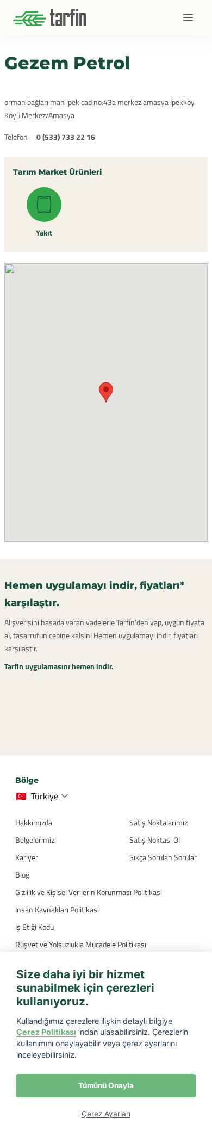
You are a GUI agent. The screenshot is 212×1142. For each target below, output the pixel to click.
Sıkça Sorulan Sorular (163, 857)
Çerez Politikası (46, 1031)
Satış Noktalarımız (158, 822)
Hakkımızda (33, 822)
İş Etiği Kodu (34, 927)
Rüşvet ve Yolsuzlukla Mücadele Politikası (80, 944)
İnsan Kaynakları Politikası (57, 909)
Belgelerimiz (34, 839)
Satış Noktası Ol (154, 839)
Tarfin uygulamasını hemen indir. (59, 666)
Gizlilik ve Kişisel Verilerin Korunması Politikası (88, 892)
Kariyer (26, 857)
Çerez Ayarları (106, 1113)
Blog (22, 874)
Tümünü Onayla (106, 1085)
